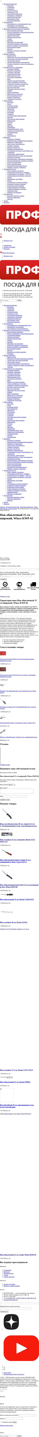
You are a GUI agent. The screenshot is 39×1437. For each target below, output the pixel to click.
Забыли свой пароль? (6, 1425)
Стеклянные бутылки (13, 74)
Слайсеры (10, 114)
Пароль (3, 1418)
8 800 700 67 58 (31, 1298)
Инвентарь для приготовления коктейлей (20, 57)
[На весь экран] (4, 1389)
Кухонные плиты (12, 106)
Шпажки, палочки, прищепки (16, 167)
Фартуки (10, 199)
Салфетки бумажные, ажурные (16, 189)
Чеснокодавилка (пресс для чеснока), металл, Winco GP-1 (17, 723)
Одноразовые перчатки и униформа (18, 172)
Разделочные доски (13, 19)
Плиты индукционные (14, 162)
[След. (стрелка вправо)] (2, 1391)
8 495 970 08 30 (21, 1298)
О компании (7, 245)
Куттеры (10, 122)
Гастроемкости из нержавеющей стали (19, 24)
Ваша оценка (4, 784)
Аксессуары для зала (13, 60)
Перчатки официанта (13, 197)
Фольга (9, 181)
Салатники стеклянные (14, 77)
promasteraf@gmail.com (11, 1300)
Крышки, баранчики (13, 97)
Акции (6, 201)
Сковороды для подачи (14, 99)
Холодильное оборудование (15, 119)
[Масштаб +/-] (6, 1389)
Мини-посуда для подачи (15, 94)
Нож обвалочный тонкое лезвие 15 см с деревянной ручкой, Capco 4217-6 (15, 861)
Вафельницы (11, 121)
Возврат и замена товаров (12, 1286)
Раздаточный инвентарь (14, 14)
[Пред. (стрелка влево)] (0, 1391)
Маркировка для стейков (15, 179)
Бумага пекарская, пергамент (16, 187)
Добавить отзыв (5, 596)
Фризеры (10, 117)
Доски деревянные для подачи (16, 82)
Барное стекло (11, 55)
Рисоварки (10, 112)
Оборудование (8, 101)
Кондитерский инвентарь (15, 30)
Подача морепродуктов (14, 95)
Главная (2, 507)
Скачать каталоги (9, 1277)
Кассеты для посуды (13, 147)
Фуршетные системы (13, 157)
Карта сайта (7, 1372)
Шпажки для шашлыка (14, 192)
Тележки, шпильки (13, 146)
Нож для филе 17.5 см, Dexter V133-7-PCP (16, 1070)
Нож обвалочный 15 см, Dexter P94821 (15, 1082)
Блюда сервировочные (14, 164)
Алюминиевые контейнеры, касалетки (19, 176)
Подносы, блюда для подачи (16, 85)
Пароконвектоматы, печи (15, 129)
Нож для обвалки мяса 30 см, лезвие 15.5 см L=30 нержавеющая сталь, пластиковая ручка (18, 825)
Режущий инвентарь (13, 20)
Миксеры (10, 126)
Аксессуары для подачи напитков (17, 59)
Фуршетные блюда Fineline (15, 186)
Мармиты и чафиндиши (14, 142)
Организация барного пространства (18, 62)
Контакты (7, 249)
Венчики (10, 40)
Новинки (6, 202)
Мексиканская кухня (13, 75)
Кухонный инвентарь (10, 4)
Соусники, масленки (13, 72)
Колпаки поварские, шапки (15, 196)
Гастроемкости (8, 22)
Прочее (9, 177)
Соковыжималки (12, 132)
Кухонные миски (12, 10)
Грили (9, 104)
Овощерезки (11, 127)
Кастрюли (10, 5)
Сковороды (10, 9)
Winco (15, 643)
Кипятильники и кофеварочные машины (20, 141)
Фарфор (9, 90)
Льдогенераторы (12, 107)
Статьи (6, 1275)
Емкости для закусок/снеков (16, 80)
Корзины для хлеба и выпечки (16, 50)
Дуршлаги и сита (12, 12)
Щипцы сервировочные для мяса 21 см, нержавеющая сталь (18, 737)
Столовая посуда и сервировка (13, 67)
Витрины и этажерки (13, 139)
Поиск (19, 300)
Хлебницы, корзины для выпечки (17, 84)
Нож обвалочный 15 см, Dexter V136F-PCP (17, 899)
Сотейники (10, 7)
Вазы (8, 79)
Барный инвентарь (9, 54)
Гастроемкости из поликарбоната (17, 27)
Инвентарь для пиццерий (15, 42)
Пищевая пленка (12, 191)
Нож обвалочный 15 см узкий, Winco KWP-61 (18, 1255)
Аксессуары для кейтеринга (16, 144)
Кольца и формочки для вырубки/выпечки (20, 32)
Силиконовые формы (13, 34)
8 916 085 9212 (11, 1298)
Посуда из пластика (13, 87)
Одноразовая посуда (10, 169)
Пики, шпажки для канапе (15, 171)
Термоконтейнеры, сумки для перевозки (19, 156)
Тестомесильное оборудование (16, 116)
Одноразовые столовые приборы (17, 182)
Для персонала (8, 194)
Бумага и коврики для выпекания (17, 45)
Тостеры (9, 134)
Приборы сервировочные (15, 149)
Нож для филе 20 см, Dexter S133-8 (13, 922)
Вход (14, 1422)
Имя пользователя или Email (9, 1415)
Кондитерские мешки (14, 47)
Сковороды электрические (15, 131)
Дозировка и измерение (14, 15)
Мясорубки (10, 109)
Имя (1, 796)
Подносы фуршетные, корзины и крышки (20, 161)
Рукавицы (10, 52)
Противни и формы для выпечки (17, 44)
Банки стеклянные (13, 92)
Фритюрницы (11, 136)
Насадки (10, 49)
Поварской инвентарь (14, 17)
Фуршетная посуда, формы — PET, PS (19, 174)
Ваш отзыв (4, 788)
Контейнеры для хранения (15, 25)
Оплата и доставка (9, 247)
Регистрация (10, 253)
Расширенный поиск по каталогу (14, 1374)
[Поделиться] (2, 1389)
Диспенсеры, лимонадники (15, 154)
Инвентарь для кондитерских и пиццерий (17, 29)
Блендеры (10, 102)
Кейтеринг (7, 137)
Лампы (9, 124)
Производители (8, 1273)
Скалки (9, 39)
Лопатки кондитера (13, 35)
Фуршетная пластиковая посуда (17, 166)
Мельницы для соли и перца (16, 89)
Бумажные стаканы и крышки (16, 184)
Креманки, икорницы (14, 70)
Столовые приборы (13, 69)
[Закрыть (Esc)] (0, 1389)
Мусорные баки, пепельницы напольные (20, 159)
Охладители (11, 111)
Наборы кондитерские (14, 37)
